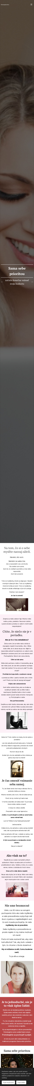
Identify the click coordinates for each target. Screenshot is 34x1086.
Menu (31, 4)
